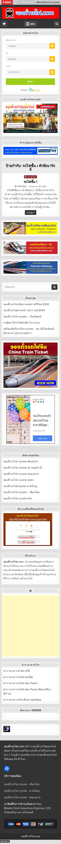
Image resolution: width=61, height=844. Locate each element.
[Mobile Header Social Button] (4, 24)
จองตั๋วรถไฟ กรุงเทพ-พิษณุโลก (20, 461)
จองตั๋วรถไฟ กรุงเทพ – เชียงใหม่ (21, 492)
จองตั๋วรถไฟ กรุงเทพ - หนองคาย (22, 797)
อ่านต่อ (30, 212)
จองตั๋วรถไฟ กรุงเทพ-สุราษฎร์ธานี (22, 467)
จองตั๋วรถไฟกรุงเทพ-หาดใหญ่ (20, 486)
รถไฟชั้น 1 (31, 182)
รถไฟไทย (32, 176)
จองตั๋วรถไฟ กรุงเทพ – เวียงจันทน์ (22, 316)
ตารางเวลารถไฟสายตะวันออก (20, 683)
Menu (32, 24)
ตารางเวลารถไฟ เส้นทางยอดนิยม (22, 699)
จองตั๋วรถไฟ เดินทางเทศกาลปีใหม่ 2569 (26, 304)
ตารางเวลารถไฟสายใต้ (16, 670)
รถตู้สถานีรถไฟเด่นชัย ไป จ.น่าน (21, 322)
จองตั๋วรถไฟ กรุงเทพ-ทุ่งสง (18, 480)
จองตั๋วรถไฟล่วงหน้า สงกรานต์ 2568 (24, 310)
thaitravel (22, 186)
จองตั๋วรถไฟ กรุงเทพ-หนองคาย (21, 473)
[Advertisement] (30, 626)
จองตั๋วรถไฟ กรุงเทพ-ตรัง (17, 498)
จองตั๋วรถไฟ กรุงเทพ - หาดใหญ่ (22, 790)
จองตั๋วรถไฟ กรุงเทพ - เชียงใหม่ (22, 784)
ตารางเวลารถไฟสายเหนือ (18, 677)
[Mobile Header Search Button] (57, 24)
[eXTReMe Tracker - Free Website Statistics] (6, 731)
